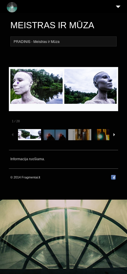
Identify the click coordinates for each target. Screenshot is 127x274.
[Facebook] (113, 178)
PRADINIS (22, 41)
